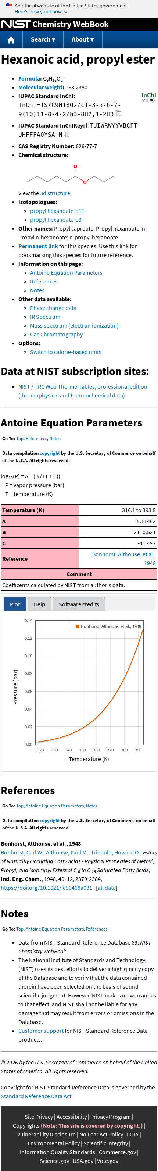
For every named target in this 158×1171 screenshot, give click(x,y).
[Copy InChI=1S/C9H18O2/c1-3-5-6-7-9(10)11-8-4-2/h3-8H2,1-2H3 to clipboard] (118, 115)
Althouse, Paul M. (67, 852)
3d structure (55, 193)
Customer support (41, 1030)
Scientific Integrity (105, 1143)
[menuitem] (11, 40)
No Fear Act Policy (101, 1134)
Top (20, 438)
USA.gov (83, 1160)
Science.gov (54, 1160)
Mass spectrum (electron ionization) (74, 325)
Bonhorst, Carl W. (22, 852)
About (80, 39)
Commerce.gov (117, 1152)
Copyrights (26, 1125)
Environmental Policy (54, 1143)
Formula (29, 78)
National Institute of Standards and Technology (16, 24)
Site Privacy (39, 1116)
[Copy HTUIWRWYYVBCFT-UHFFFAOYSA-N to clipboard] (67, 136)
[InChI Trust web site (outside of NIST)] (148, 101)
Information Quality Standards (57, 1152)
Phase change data (53, 307)
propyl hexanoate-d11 (57, 210)
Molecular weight (40, 87)
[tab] (15, 604)
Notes (37, 290)
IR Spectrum (45, 316)
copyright (50, 453)
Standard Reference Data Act (36, 1096)
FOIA (133, 1134)
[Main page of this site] (11, 40)
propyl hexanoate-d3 (56, 219)
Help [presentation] (39, 604)
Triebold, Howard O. (115, 852)
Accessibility (72, 1116)
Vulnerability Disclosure (46, 1134)
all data (107, 887)
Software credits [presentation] (79, 604)
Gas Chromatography (56, 334)
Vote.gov (107, 1160)
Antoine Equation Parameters (66, 272)
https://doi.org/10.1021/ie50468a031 (46, 887)
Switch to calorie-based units (65, 352)
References (44, 281)
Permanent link (38, 246)
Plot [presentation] (15, 604)
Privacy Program (110, 1116)
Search (40, 39)
